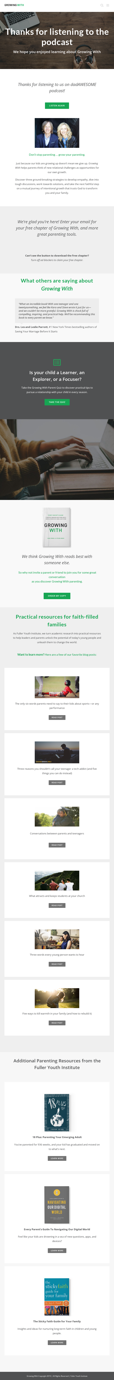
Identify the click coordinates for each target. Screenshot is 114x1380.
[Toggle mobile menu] (108, 5)
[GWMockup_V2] (57, 507)
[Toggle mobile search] (101, 5)
